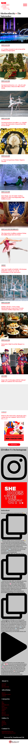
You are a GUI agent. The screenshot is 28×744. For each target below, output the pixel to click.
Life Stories (4, 376)
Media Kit (3, 693)
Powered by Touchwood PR (14, 737)
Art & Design (4, 707)
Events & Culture (5, 45)
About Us (4, 712)
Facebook (4, 722)
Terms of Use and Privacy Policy (9, 733)
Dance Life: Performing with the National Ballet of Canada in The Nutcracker (13, 380)
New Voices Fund (5, 686)
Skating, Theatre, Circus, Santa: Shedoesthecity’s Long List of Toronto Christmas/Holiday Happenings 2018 (12, 308)
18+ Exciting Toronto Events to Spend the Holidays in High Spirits (13, 49)
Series (3, 703)
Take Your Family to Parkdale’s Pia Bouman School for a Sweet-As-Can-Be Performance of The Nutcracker (14, 270)
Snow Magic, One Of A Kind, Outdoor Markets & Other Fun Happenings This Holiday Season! (12, 197)
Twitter (3, 721)
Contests (4, 695)
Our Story (4, 684)
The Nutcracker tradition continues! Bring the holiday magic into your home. (13, 234)
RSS (2, 725)
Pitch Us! (3, 685)
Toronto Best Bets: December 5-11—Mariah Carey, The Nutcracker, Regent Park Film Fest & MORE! (14, 124)
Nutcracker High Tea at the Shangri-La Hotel (12, 344)
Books (3, 706)
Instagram (4, 724)
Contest (3, 265)
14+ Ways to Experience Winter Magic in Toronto (12, 160)
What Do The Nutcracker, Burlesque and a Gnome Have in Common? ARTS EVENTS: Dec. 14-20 (13, 417)
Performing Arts (14, 229)
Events (3, 710)
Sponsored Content (6, 694)
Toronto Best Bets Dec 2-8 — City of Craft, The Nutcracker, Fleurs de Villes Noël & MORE (13, 86)
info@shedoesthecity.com (7, 731)
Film (2, 702)
